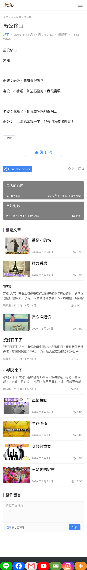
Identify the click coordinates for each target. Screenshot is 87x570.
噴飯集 (62, 34)
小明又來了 (12, 369)
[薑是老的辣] (16, 246)
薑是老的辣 (41, 240)
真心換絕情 (41, 316)
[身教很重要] (16, 452)
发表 (74, 527)
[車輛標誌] (16, 406)
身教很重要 (41, 446)
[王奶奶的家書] (16, 475)
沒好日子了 (12, 339)
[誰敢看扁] (16, 269)
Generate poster (18, 169)
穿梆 (7, 286)
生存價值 (39, 423)
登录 (9, 527)
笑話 (9, 138)
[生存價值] (16, 429)
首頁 (5, 17)
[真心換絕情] (16, 322)
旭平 (6, 34)
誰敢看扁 (39, 263)
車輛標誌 (39, 400)
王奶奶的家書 (43, 469)
